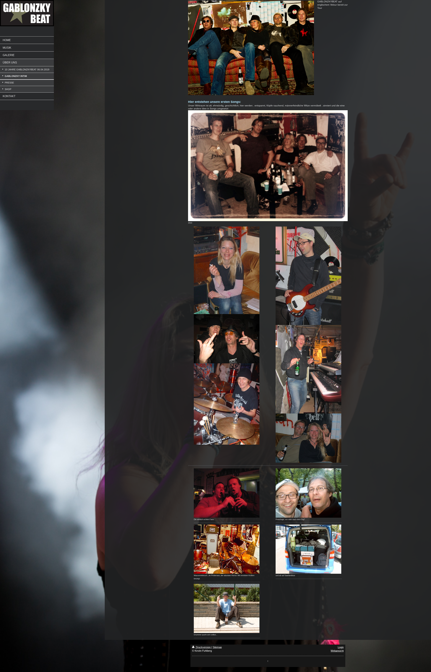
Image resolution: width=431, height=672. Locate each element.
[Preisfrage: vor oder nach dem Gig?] (309, 493)
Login (341, 647)
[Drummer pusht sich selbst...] (227, 608)
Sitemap (217, 647)
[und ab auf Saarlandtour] (309, 549)
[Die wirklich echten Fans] (227, 493)
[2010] (268, 165)
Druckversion (203, 647)
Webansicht (337, 650)
